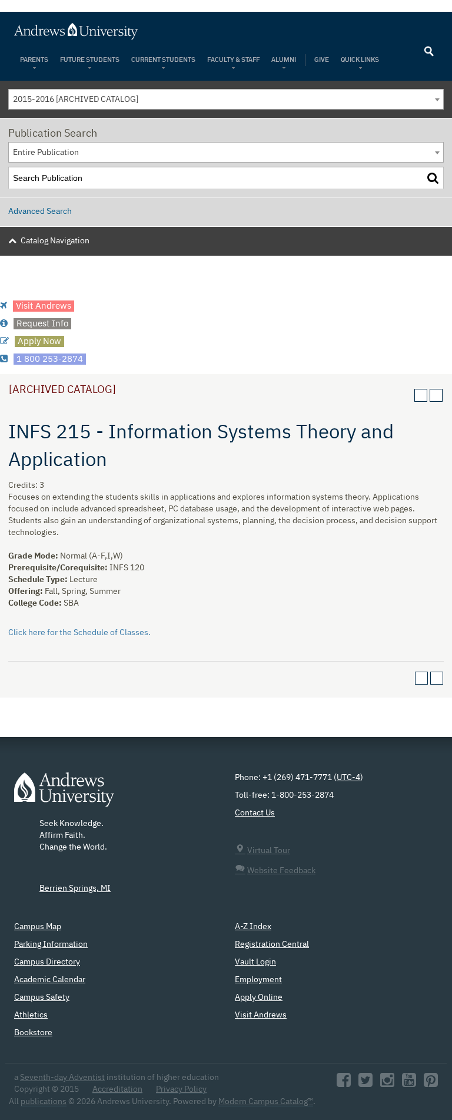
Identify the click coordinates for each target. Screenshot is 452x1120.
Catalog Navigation (55, 241)
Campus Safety (41, 997)
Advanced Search (40, 211)
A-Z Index (253, 927)
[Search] (433, 178)
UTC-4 (348, 778)
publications (44, 1102)
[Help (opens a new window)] (436, 395)
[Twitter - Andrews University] (365, 1083)
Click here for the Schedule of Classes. (79, 633)
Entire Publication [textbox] (46, 152)
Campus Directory (47, 962)
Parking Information (51, 944)
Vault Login (255, 962)
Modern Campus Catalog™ (265, 1102)
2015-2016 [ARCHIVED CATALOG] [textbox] (75, 99)
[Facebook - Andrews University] (344, 1083)
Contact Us (255, 813)
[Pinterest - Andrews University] (431, 1083)
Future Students (89, 60)
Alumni (283, 60)
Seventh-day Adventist (62, 1077)
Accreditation (117, 1089)
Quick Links (360, 60)
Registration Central (272, 944)
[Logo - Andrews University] (64, 795)
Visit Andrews (261, 1015)
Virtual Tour (268, 851)
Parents (34, 60)
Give (321, 60)
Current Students (163, 60)
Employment (258, 980)
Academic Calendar (49, 980)
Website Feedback (281, 871)
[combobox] (226, 99)
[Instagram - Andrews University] (387, 1083)
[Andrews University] (226, 31)
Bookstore (33, 1033)
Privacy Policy (181, 1089)
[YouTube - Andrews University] (409, 1083)
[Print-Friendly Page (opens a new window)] (420, 395)
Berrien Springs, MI (75, 888)
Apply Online (258, 997)
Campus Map (37, 927)
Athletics (31, 1015)
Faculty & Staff (233, 60)
